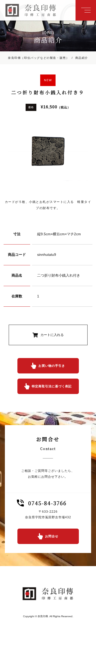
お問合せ (51, 536)
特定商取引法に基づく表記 (52, 386)
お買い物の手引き (51, 366)
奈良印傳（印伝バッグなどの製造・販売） (38, 57)
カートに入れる (52, 335)
